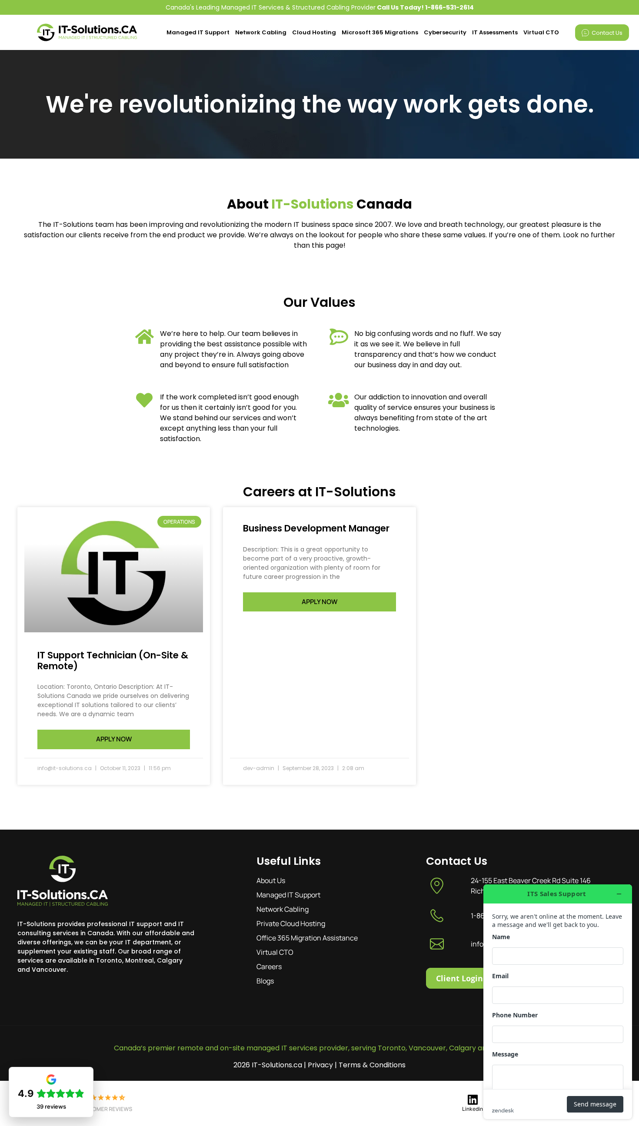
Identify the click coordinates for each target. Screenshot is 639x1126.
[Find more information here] (557, 1001)
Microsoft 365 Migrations (380, 32)
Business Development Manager (316, 528)
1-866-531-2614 (449, 7)
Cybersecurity (445, 32)
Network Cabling (260, 32)
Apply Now (114, 739)
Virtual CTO (541, 32)
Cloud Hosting (314, 32)
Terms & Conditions (372, 1065)
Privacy (320, 1065)
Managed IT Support (198, 32)
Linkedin (472, 1109)
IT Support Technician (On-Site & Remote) (112, 660)
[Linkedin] (472, 1099)
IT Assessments (495, 32)
